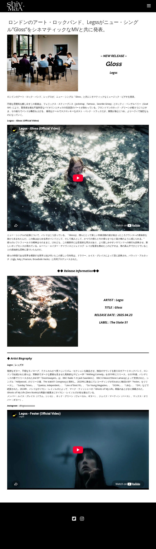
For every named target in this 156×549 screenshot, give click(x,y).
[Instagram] (82, 518)
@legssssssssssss (27, 405)
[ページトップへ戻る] (143, 534)
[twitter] (74, 518)
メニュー (148, 5)
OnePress (80, 541)
